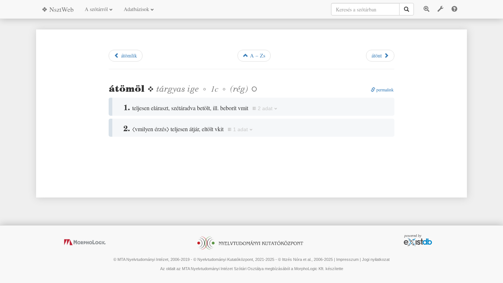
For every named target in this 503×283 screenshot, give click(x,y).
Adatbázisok (137, 9)
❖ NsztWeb (58, 9)
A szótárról (97, 9)
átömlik (128, 55)
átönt (378, 55)
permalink (384, 89)
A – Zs (256, 55)
